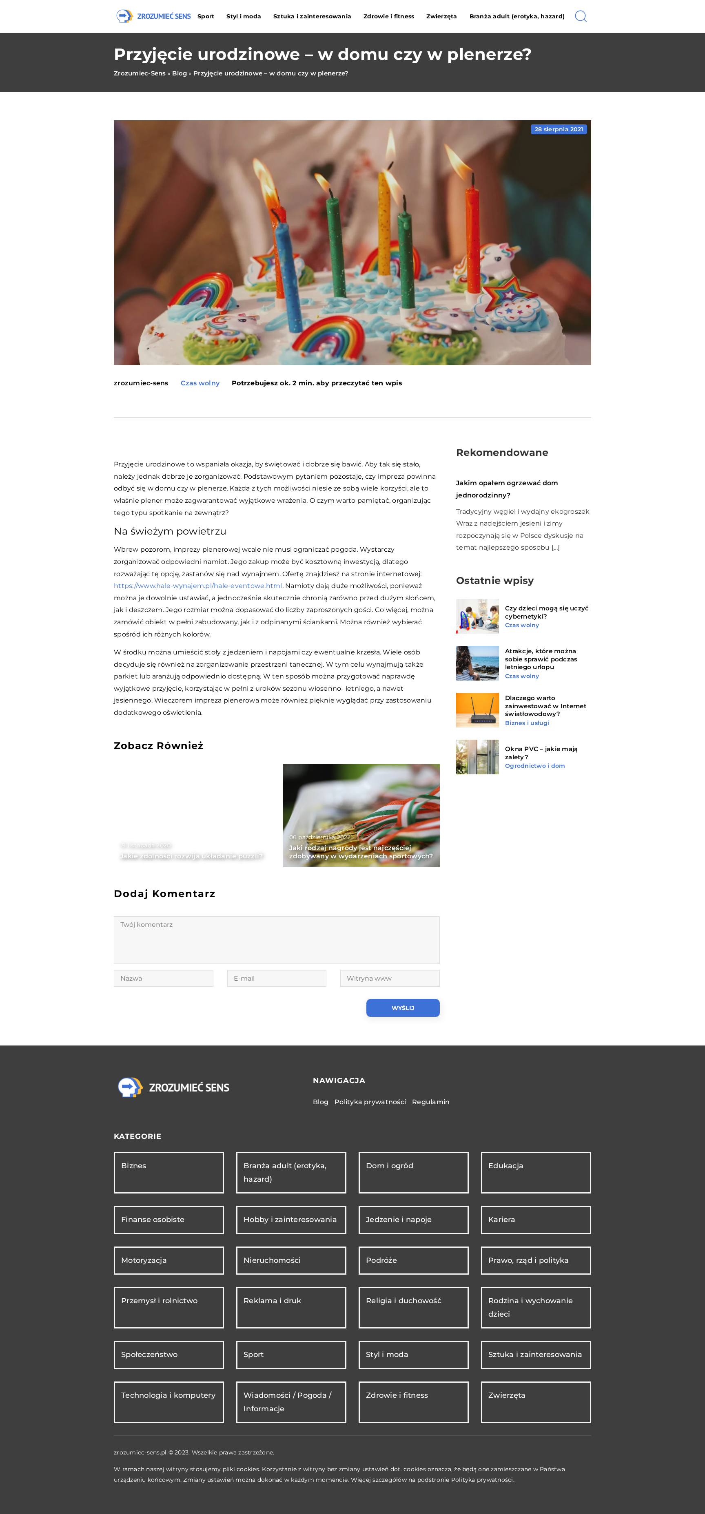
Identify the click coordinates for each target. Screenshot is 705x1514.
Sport (205, 16)
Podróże (381, 1260)
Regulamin (431, 1102)
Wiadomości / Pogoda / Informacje (287, 1402)
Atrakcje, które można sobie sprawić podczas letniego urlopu (541, 659)
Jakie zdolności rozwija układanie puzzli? (191, 856)
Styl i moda (243, 16)
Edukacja (505, 1165)
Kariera (501, 1219)
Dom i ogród (389, 1165)
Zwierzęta (441, 16)
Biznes (133, 1165)
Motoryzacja (144, 1260)
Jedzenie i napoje (399, 1219)
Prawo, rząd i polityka (528, 1260)
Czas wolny (200, 383)
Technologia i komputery (168, 1395)
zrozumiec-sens (141, 383)
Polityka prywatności (370, 1102)
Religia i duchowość (403, 1300)
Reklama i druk (273, 1300)
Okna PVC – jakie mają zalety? (541, 753)
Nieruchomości (272, 1260)
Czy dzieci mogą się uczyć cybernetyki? (547, 612)
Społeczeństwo (149, 1354)
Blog (320, 1102)
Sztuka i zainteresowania (312, 16)
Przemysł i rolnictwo (159, 1300)
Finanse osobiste (152, 1219)
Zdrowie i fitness (389, 16)
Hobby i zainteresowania (290, 1219)
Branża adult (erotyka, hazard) (517, 16)
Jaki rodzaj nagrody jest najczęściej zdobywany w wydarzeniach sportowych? (361, 852)
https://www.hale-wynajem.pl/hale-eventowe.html (198, 586)
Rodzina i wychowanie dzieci (530, 1307)
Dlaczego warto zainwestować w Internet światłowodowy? (545, 706)
